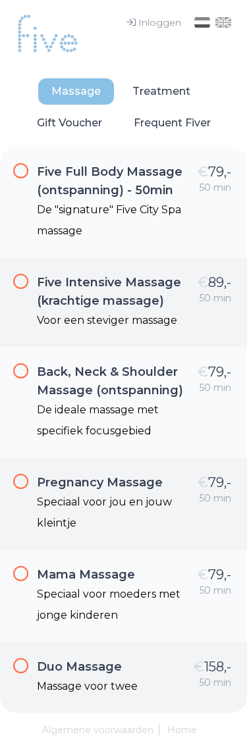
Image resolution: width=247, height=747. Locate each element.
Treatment (161, 91)
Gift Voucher (69, 122)
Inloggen (159, 22)
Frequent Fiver (172, 122)
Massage (76, 91)
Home (182, 730)
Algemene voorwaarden (97, 730)
